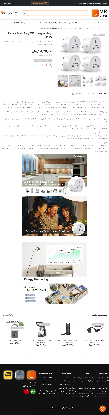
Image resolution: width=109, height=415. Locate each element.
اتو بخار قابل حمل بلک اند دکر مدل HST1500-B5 (41, 341)
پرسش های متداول (64, 385)
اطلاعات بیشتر (95, 346)
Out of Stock (99, 35)
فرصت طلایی (73, 23)
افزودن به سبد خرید (67, 346)
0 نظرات (41, 55)
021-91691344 (18, 23)
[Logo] (99, 13)
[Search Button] (24, 12)
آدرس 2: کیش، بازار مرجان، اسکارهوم (99, 381)
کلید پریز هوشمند (76, 29)
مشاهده (8, 3)
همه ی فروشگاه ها (10, 42)
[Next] (57, 81)
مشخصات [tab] (89, 93)
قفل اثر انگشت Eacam (14, 340)
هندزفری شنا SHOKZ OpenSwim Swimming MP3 (94, 341)
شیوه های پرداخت (47, 385)
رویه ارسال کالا (48, 378)
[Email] (46, 65)
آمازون (47, 42)
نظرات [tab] (76, 94)
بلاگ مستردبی (42, 23)
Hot (21, 325)
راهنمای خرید (53, 23)
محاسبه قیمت (63, 23)
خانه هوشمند (87, 29)
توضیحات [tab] (102, 93)
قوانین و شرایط (66, 381)
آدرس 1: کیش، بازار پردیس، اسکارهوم (99, 378)
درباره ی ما (67, 378)
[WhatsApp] (50, 65)
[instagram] (26, 391)
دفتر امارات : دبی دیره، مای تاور (81, 381)
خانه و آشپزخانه (97, 29)
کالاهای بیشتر (8, 315)
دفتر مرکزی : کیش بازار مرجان (81, 378)
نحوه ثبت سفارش (47, 381)
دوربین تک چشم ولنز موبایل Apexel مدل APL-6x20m (68, 341)
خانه (105, 29)
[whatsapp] (33, 391)
